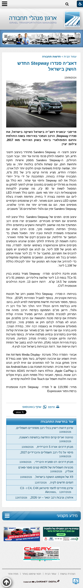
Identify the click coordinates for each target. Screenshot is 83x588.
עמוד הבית (70, 56)
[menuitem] (67, 573)
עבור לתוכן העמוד (42, 11)
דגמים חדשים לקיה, (54, 482)
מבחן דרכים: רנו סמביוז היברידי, (46, 461)
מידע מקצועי (67, 515)
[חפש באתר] (67, 4)
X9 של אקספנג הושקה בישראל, (46, 476)
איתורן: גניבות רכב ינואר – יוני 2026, (44, 497)
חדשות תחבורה (51, 56)
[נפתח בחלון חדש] (76, 581)
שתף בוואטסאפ (31, 406)
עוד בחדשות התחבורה (57, 421)
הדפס (51, 407)
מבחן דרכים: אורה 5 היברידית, (47, 446)
